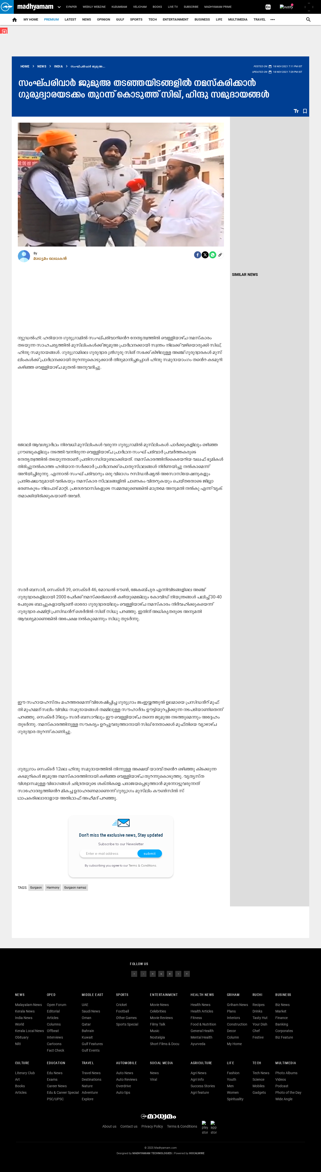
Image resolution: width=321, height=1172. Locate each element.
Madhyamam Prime (217, 7)
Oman (86, 1018)
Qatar (86, 1024)
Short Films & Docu (164, 1044)
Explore (87, 1099)
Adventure (90, 1092)
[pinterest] (187, 974)
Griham (233, 995)
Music (154, 1031)
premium (51, 19)
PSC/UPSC (55, 1099)
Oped (51, 995)
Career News (57, 1086)
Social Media (161, 1063)
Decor (231, 1031)
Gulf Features (92, 1044)
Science (258, 1079)
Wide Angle (283, 1099)
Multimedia (238, 19)
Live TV (173, 7)
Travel (260, 19)
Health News (202, 995)
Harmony (53, 887)
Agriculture (201, 1063)
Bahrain (88, 1031)
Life (219, 19)
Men (230, 1086)
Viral (153, 1079)
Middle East (92, 995)
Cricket (121, 1005)
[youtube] (170, 974)
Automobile (126, 1063)
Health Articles (202, 1011)
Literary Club (25, 1073)
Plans (231, 1011)
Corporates (284, 1031)
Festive (258, 1037)
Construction (237, 1024)
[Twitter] (205, 255)
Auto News (124, 1073)
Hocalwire (196, 1153)
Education (56, 1063)
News (86, 19)
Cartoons (54, 1044)
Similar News (245, 274)
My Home (31, 19)
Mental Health (201, 1037)
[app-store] (215, 1128)
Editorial (53, 1011)
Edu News (54, 1073)
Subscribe (191, 7)
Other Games (126, 1018)
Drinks (257, 1011)
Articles (52, 1018)
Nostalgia (157, 1037)
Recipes (259, 1005)
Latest (70, 19)
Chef (256, 1031)
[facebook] (197, 255)
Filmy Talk (157, 1024)
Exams (52, 1079)
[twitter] (143, 974)
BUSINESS (283, 995)
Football (122, 1011)
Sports (136, 19)
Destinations (91, 1079)
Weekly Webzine (94, 7)
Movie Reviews (161, 1018)
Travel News (91, 1073)
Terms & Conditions (142, 865)
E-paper (71, 7)
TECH (152, 19)
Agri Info (197, 1079)
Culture (22, 1063)
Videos (280, 1079)
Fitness (196, 1018)
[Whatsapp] (212, 255)
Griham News (237, 1005)
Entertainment (176, 19)
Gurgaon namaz (75, 887)
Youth (231, 1079)
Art (17, 1079)
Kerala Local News (29, 1031)
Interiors (233, 1018)
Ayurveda (198, 1044)
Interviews (55, 1037)
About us (109, 1126)
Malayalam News (28, 1005)
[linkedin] (161, 974)
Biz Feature (284, 1037)
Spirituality (235, 1099)
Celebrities (158, 1011)
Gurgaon (36, 887)
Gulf (120, 19)
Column (233, 1037)
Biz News (282, 1005)
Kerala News (25, 1011)
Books (157, 7)
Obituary (22, 1037)
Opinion (103, 19)
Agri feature (200, 1092)
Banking (281, 1024)
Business (202, 19)
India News (23, 1018)
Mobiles (259, 1086)
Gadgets (259, 1092)
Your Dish (260, 1024)
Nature (87, 1086)
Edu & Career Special (63, 1092)
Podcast (281, 1086)
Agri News (198, 1073)
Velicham (140, 7)
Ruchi (257, 995)
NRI (18, 1044)
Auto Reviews (126, 1079)
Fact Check (55, 1050)
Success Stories (203, 1086)
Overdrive (123, 1086)
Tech (257, 1063)
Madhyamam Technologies (152, 1153)
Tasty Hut (260, 1018)
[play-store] (206, 1128)
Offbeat (53, 1031)
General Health (202, 1031)
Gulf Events (91, 1050)
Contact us (128, 1126)
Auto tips (123, 1092)
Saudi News (91, 1011)
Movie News (159, 1005)
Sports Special (127, 1024)
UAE (85, 1005)
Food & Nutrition (203, 1024)
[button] (7, 7)
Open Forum (56, 1005)
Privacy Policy (152, 1126)
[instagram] (152, 974)
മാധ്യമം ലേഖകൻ (50, 258)
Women (233, 1092)
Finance (281, 1018)
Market (280, 1011)
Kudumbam (119, 7)
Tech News (261, 1073)
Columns (54, 1024)
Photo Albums (286, 1073)
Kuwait (87, 1037)
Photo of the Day (288, 1092)
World (19, 1024)
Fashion (233, 1073)
